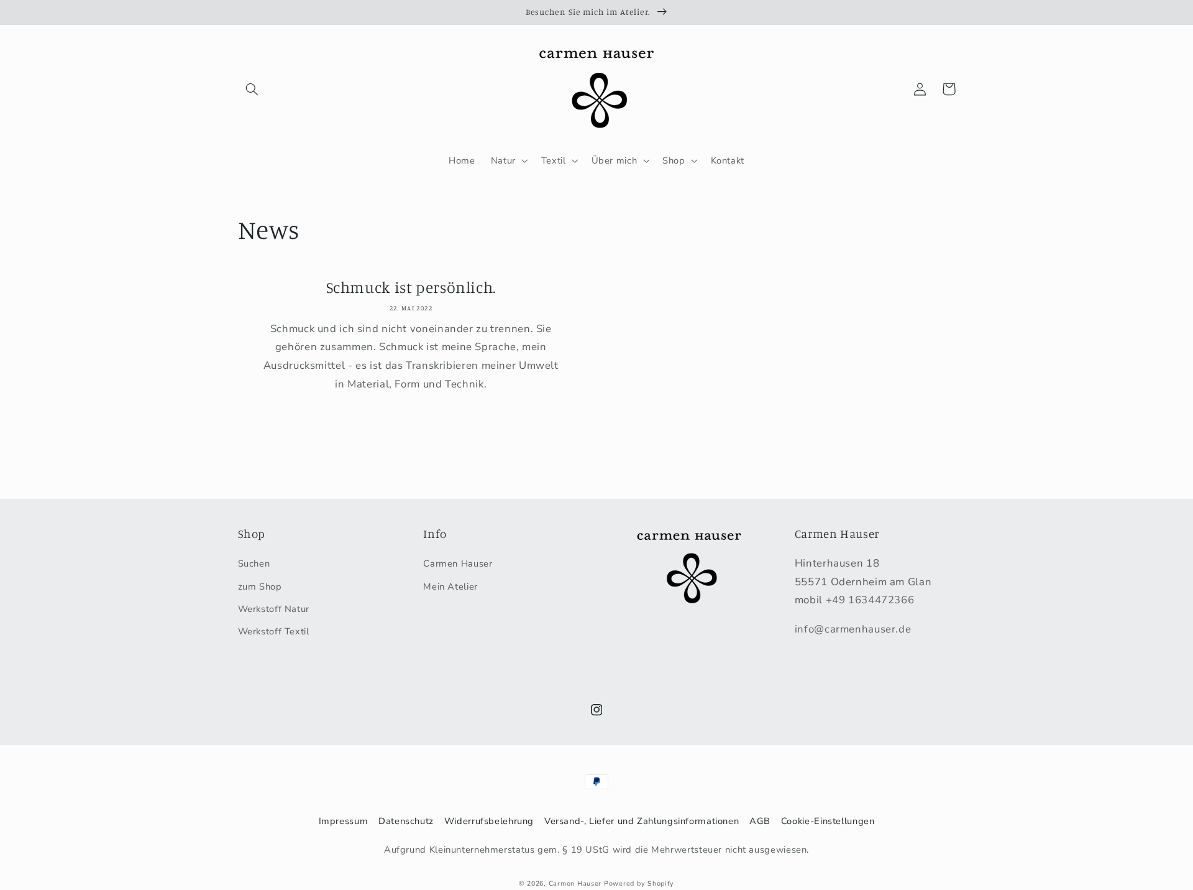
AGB (759, 821)
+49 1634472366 (870, 600)
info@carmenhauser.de (853, 629)
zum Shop (260, 586)
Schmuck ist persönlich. (411, 287)
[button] (252, 89)
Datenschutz (406, 821)
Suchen (254, 563)
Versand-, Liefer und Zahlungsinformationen (641, 821)
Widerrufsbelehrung (489, 821)
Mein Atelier (450, 586)
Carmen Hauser (457, 563)
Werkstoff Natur (273, 609)
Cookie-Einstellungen (828, 821)
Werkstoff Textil (273, 631)
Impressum (343, 821)
